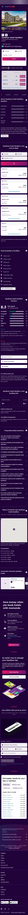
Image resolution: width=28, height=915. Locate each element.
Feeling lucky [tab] (7, 788)
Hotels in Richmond (7, 816)
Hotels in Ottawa (7, 811)
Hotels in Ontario (8, 846)
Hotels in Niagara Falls (8, 803)
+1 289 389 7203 (6, 44)
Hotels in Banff (6, 801)
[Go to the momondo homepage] (10, 6)
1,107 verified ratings (16, 46)
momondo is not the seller (9, 834)
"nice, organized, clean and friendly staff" (13, 331)
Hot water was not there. (9, 346)
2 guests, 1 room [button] (7, 55)
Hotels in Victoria (7, 813)
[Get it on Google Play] (5, 902)
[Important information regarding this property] (26, 392)
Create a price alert (12, 636)
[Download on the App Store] (14, 902)
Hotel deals (3, 845)
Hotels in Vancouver (7, 797)
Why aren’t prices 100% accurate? (11, 839)
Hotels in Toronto (7, 795)
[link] (14, 644)
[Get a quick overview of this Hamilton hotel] (26, 100)
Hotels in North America (12, 845)
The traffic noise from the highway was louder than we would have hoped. (14, 344)
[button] (2, 6)
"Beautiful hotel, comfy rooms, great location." (13, 336)
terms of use (19, 763)
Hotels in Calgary (7, 807)
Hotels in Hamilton (17, 846)
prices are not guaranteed (11, 830)
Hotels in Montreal (7, 799)
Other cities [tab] (6, 784)
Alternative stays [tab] (16, 784)
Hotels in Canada (22, 845)
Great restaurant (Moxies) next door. (12, 333)
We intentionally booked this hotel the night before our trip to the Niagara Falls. (13, 349)
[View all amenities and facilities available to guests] (26, 251)
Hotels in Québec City (8, 805)
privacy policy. (4, 765)
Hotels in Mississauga (8, 809)
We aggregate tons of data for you (11, 837)
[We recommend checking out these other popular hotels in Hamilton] (26, 572)
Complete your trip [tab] (17, 788)
